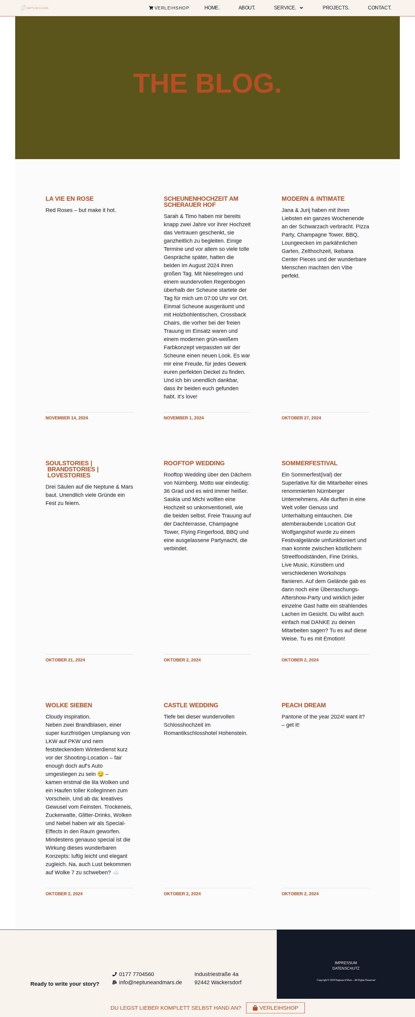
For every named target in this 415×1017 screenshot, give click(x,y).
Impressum (346, 963)
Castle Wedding (191, 705)
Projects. (336, 7)
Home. (212, 7)
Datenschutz (345, 968)
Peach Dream (304, 705)
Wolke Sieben (69, 705)
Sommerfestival (310, 463)
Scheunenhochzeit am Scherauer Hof (201, 201)
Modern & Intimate (313, 198)
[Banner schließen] (409, 1008)
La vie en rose (70, 198)
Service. (285, 7)
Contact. (379, 7)
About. (246, 7)
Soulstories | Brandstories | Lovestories (72, 469)
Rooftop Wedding (194, 463)
